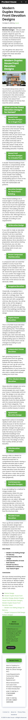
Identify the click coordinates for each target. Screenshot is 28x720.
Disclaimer (14, 714)
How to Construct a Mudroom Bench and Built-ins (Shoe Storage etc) (14, 668)
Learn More (11, 647)
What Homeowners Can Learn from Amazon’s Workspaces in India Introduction (13, 686)
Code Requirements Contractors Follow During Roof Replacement (13, 677)
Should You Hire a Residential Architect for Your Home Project (14, 567)
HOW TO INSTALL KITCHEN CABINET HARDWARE (11, 700)
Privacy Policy (21, 712)
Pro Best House (9, 2)
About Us (13, 712)
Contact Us (6, 712)
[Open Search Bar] (21, 2)
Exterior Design (9, 593)
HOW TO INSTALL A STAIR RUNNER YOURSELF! (12, 693)
